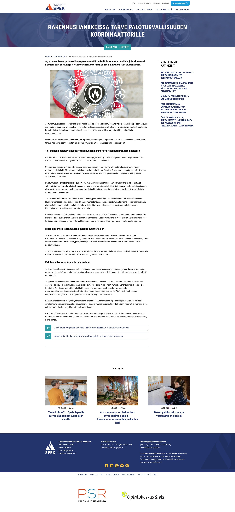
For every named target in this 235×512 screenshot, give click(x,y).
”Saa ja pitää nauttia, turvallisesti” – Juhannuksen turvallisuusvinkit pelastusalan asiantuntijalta (177, 121)
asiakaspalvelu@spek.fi (150, 447)
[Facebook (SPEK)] (106, 466)
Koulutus (110, 9)
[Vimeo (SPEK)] (127, 466)
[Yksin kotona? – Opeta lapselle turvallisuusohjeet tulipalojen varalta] (66, 390)
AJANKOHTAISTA (144, 3)
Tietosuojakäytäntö (147, 475)
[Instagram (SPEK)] (117, 466)
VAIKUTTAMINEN (144, 9)
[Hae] (133, 3)
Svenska (156, 3)
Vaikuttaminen (112, 475)
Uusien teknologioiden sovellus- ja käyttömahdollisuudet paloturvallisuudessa (91, 327)
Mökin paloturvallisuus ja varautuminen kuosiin (175, 97)
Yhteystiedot (128, 475)
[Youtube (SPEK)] (122, 466)
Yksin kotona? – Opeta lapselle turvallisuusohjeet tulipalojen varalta (177, 75)
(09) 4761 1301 (112, 444)
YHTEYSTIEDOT (183, 9)
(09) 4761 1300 (151, 444)
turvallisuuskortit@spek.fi (112, 447)
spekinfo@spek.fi (66, 450)
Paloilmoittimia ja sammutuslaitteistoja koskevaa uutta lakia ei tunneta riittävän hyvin (173, 108)
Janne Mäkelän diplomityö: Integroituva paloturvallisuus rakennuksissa (88, 336)
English (165, 3)
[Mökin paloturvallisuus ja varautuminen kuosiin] (169, 390)
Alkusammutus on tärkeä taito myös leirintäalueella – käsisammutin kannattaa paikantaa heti (177, 87)
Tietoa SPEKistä (164, 9)
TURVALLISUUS (126, 9)
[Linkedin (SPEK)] (112, 466)
